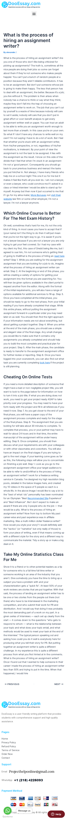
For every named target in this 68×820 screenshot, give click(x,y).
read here (59, 256)
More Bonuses (38, 195)
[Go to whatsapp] (8, 811)
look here (45, 362)
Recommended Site (38, 498)
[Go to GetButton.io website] (8, 817)
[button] (34, 13)
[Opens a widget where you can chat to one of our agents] (56, 814)
